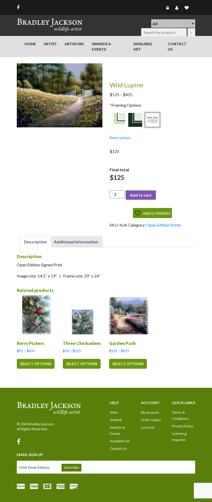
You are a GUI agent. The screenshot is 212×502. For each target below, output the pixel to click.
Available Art (142, 46)
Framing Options (125, 105)
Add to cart (141, 194)
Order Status (151, 420)
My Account (150, 412)
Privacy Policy (182, 426)
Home (30, 44)
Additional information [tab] (76, 241)
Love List (147, 427)
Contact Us (177, 46)
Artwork (74, 44)
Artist (50, 44)
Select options (35, 363)
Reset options (120, 138)
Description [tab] (35, 241)
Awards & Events (101, 46)
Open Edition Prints (163, 224)
